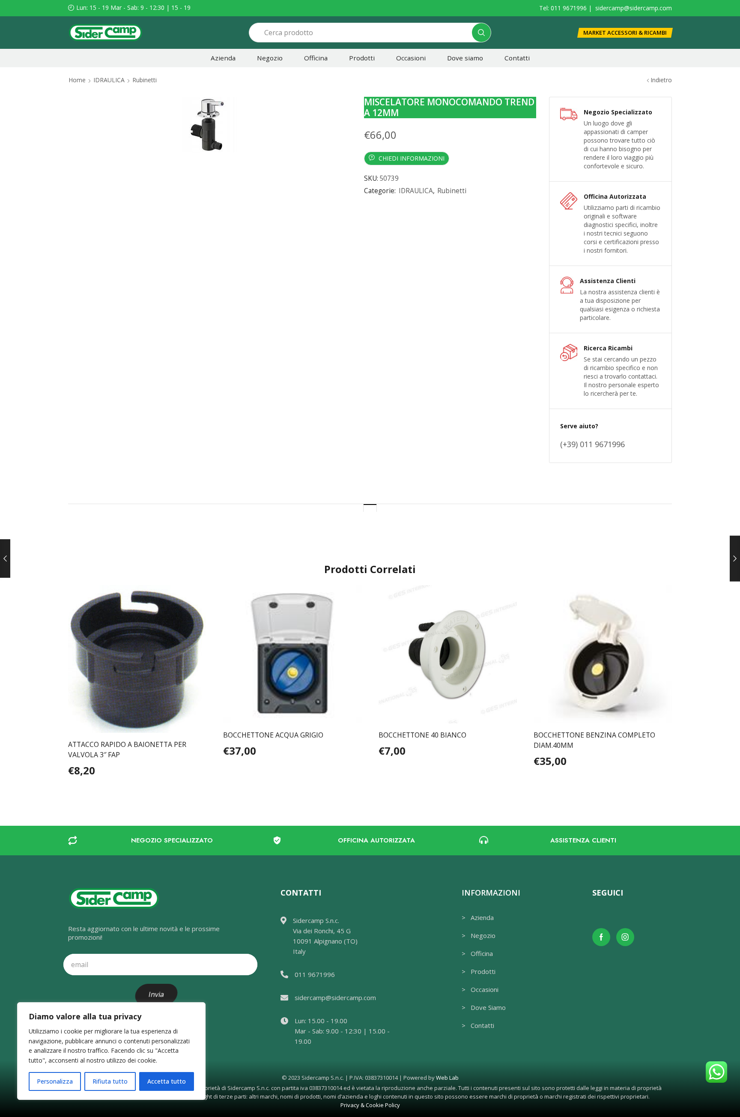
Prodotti (362, 58)
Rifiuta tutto (110, 1081)
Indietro (661, 80)
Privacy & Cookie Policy (370, 1105)
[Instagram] (625, 937)
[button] (625, 33)
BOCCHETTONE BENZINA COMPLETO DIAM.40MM (594, 740)
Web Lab (447, 1077)
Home (77, 80)
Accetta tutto (166, 1081)
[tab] (370, 508)
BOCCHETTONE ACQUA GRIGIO (273, 735)
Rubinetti (144, 80)
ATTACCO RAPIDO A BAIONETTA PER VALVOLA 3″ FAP (127, 749)
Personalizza (55, 1081)
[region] (111, 1051)
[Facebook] (601, 937)
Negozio (270, 58)
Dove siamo (465, 58)
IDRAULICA (109, 80)
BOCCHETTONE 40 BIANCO (422, 735)
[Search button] (481, 32)
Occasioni (411, 58)
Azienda (223, 58)
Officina (316, 58)
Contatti (517, 58)
